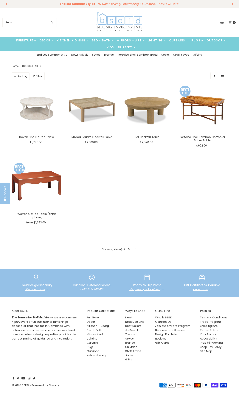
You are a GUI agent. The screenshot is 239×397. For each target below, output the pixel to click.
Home (15, 66)
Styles (96, 55)
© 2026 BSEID (20, 385)
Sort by (22, 76)
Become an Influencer (170, 330)
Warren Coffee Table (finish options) (36, 215)
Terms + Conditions (213, 317)
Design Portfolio (166, 334)
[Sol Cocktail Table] (147, 108)
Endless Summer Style (52, 55)
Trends (130, 334)
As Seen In (132, 330)
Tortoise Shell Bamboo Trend (137, 55)
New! (128, 317)
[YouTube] (23, 378)
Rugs (195, 40)
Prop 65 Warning (211, 343)
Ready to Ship (135, 322)
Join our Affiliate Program (172, 326)
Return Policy (209, 330)
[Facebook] (13, 378)
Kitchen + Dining (71, 40)
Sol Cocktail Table (147, 137)
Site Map (206, 351)
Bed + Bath (101, 40)
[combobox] (29, 22)
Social (165, 55)
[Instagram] (29, 378)
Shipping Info (209, 326)
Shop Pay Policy (210, 347)
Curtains (177, 40)
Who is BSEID (163, 317)
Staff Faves (181, 55)
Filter (39, 76)
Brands (109, 55)
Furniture (24, 40)
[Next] (232, 4)
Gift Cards (162, 343)
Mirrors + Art (129, 40)
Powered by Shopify (45, 385)
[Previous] (6, 4)
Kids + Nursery (119, 47)
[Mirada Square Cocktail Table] (92, 108)
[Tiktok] (34, 378)
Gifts (128, 359)
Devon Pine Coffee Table (36, 137)
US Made (131, 347)
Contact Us (163, 322)
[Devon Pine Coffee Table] (36, 108)
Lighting (155, 40)
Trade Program (210, 322)
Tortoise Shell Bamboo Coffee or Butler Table (202, 138)
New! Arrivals (79, 55)
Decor (44, 40)
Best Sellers (133, 326)
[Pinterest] (18, 378)
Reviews (160, 338)
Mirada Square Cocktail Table (92, 137)
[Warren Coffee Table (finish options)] (36, 186)
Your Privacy (208, 334)
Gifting (197, 55)
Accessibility (208, 338)
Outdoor (215, 40)
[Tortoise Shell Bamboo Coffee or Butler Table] (202, 108)
